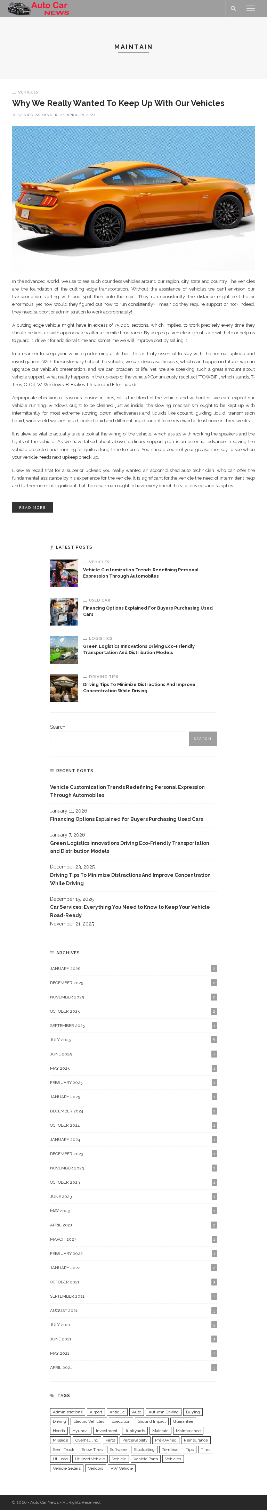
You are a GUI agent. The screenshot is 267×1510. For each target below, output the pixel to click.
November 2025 (132, 997)
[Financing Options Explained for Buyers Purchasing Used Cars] (64, 611)
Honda (59, 1430)
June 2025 (132, 1054)
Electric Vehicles (88, 1421)
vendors (95, 1468)
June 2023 (132, 1196)
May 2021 (132, 1353)
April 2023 (132, 1225)
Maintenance (188, 1430)
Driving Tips (104, 676)
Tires (205, 1449)
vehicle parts (146, 1458)
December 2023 (132, 1153)
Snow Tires (92, 1449)
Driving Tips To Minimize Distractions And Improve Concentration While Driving (130, 879)
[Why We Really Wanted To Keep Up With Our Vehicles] (133, 198)
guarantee (183, 1421)
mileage (60, 1440)
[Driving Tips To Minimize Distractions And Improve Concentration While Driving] (64, 688)
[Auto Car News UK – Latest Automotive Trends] (39, 8)
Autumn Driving (163, 1412)
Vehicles (28, 92)
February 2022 (132, 1253)
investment (107, 1430)
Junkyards (135, 1430)
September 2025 (132, 1025)
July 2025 (132, 1039)
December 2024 (132, 1111)
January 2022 (132, 1267)
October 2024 (132, 1125)
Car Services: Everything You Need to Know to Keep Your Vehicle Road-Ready (130, 911)
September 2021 (132, 1296)
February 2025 (132, 1082)
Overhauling (86, 1440)
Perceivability (135, 1440)
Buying (193, 1412)
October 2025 (132, 1011)
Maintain (160, 1430)
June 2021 (132, 1339)
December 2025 (132, 982)
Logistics (101, 638)
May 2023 (132, 1210)
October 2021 (132, 1282)
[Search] (233, 8)
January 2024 (132, 1139)
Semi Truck (63, 1449)
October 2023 (132, 1182)
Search (57, 727)
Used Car (100, 600)
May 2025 (132, 1068)
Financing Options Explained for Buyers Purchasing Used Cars (126, 819)
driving (59, 1421)
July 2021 (132, 1324)
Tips (190, 1449)
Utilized (60, 1458)
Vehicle (119, 1458)
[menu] (250, 8)
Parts (110, 1440)
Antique (117, 1412)
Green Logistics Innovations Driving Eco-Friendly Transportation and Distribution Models (129, 847)
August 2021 (132, 1310)
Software (118, 1449)
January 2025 (132, 1096)
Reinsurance (196, 1440)
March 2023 (132, 1239)
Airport (96, 1412)
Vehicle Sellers (67, 1468)
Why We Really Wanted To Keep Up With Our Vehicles (118, 103)
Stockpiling (144, 1449)
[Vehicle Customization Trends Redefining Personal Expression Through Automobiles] (64, 573)
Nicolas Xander (41, 115)
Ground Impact (152, 1421)
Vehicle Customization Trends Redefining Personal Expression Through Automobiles (127, 791)
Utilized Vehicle (90, 1458)
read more (32, 507)
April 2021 (132, 1367)
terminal (170, 1449)
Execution (121, 1421)
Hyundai (80, 1430)
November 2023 (132, 1168)
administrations (67, 1412)
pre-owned (166, 1440)
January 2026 (132, 968)
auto (136, 1412)
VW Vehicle (122, 1468)
